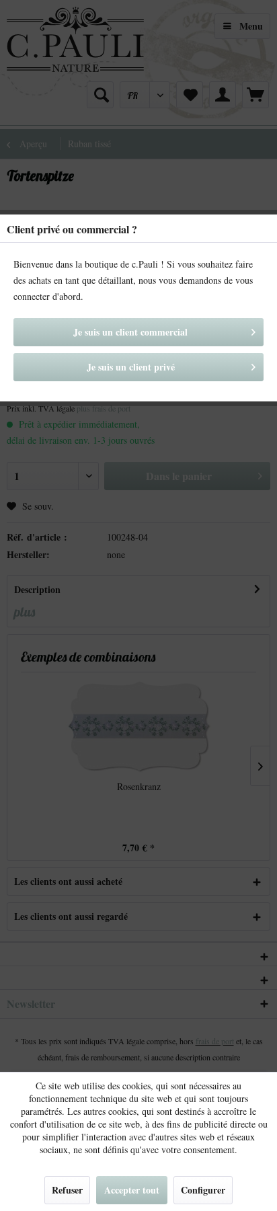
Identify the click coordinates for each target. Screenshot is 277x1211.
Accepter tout (131, 1190)
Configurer (203, 1190)
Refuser (67, 1190)
